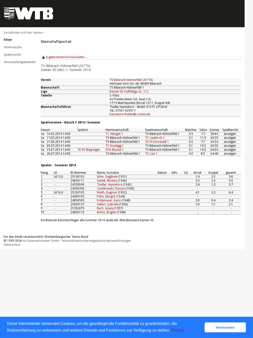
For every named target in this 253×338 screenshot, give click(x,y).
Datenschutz (12, 244)
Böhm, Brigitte (106, 212)
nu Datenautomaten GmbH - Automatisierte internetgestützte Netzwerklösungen (77, 240)
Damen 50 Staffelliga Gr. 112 (128, 91)
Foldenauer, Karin (109, 200)
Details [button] (178, 330)
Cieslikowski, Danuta (111, 188)
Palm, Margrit (106, 196)
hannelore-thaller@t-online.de (129, 114)
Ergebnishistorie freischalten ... (66, 57)
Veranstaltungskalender (20, 62)
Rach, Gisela (105, 208)
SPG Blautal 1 (114, 149)
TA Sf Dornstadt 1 (157, 142)
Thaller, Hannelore (109, 184)
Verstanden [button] (225, 327)
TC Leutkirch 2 (155, 138)
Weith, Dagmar (107, 192)
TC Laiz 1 (151, 153)
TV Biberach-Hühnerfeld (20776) (131, 80)
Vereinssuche (12, 47)
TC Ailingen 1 (114, 134)
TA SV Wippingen (88, 149)
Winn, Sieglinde (107, 176)
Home (38, 32)
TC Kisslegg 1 (114, 145)
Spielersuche (12, 54)
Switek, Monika (107, 180)
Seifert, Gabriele (107, 204)
